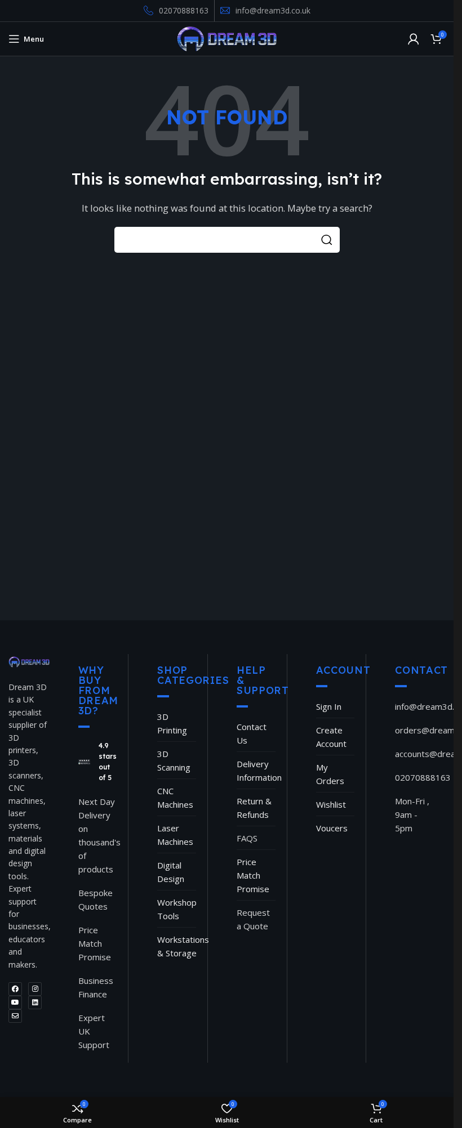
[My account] (413, 39)
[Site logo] (226, 37)
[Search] (327, 240)
